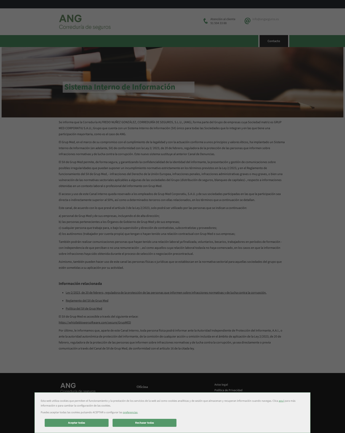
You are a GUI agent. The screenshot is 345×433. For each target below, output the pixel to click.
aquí (281, 401)
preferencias (130, 412)
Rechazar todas (144, 423)
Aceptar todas (76, 423)
